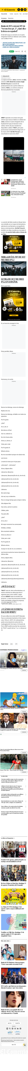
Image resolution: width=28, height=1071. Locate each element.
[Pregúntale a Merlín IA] (24, 1045)
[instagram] (12, 1005)
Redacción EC (6, 76)
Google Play (17, 999)
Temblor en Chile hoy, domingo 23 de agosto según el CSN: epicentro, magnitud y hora (12, 910)
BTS (16, 623)
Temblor (11, 13)
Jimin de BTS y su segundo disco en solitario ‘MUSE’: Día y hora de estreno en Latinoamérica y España (13, 988)
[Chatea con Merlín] (18, 9)
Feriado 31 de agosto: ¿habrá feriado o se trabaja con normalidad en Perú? (13, 837)
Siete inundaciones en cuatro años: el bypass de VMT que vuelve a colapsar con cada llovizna (12, 778)
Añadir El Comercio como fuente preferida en (13, 21)
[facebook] (7, 1005)
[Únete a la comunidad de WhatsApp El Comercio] (11, 51)
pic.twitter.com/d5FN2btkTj (6, 582)
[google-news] (20, 1005)
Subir (13, 1021)
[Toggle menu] (2, 9)
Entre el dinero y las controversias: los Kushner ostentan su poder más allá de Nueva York (12, 783)
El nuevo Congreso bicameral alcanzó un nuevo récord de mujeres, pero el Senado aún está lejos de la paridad (12, 790)
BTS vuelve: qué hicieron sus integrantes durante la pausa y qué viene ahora (13, 963)
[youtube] (15, 1005)
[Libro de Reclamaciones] (17, 1009)
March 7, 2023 (18, 583)
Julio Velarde (25, 13)
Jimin (11, 623)
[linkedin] (18, 1005)
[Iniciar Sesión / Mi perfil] (25, 9)
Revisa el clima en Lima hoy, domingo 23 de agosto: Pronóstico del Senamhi (13, 861)
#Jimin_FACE (9, 581)
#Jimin (5, 581)
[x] (10, 1005)
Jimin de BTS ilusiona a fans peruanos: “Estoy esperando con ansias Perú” (13, 940)
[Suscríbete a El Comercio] (21, 9)
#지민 (2, 581)
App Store (9, 999)
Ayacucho (16, 13)
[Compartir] (25, 51)
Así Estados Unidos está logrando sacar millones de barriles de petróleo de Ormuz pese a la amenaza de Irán (12, 772)
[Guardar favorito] (22, 51)
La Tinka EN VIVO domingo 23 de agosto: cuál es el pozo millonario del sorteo (12, 885)
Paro (20, 13)
